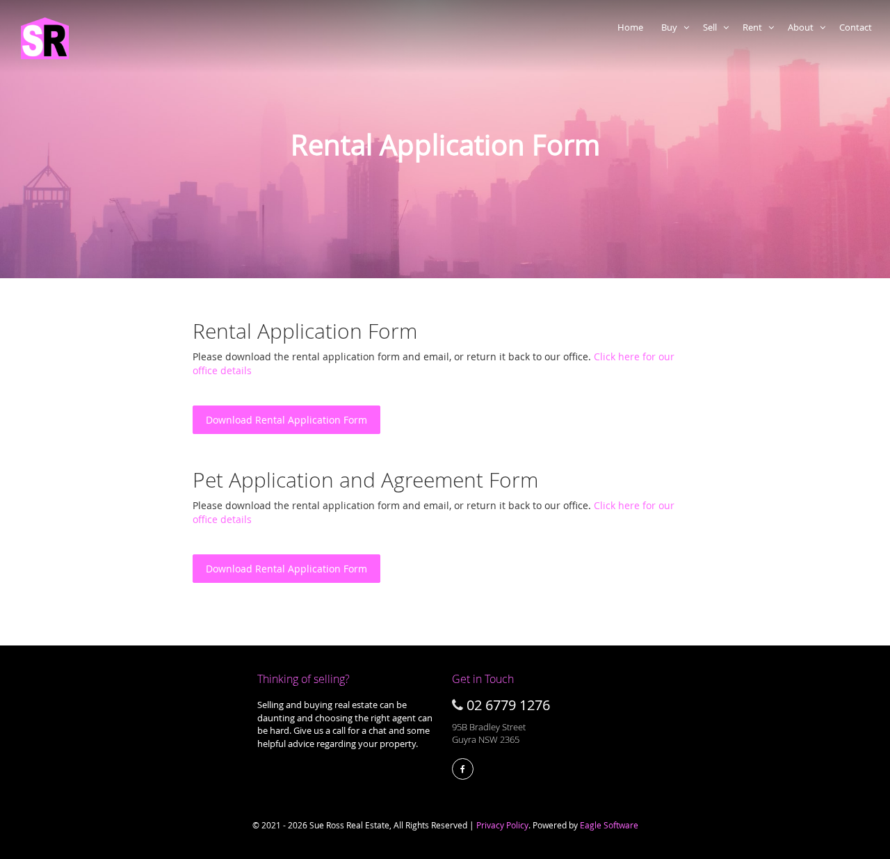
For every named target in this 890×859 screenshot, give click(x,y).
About (804, 27)
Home (632, 27)
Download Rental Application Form (286, 419)
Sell (713, 27)
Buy (672, 27)
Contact (857, 27)
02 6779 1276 (508, 705)
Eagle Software (609, 824)
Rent (755, 27)
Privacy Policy (502, 824)
